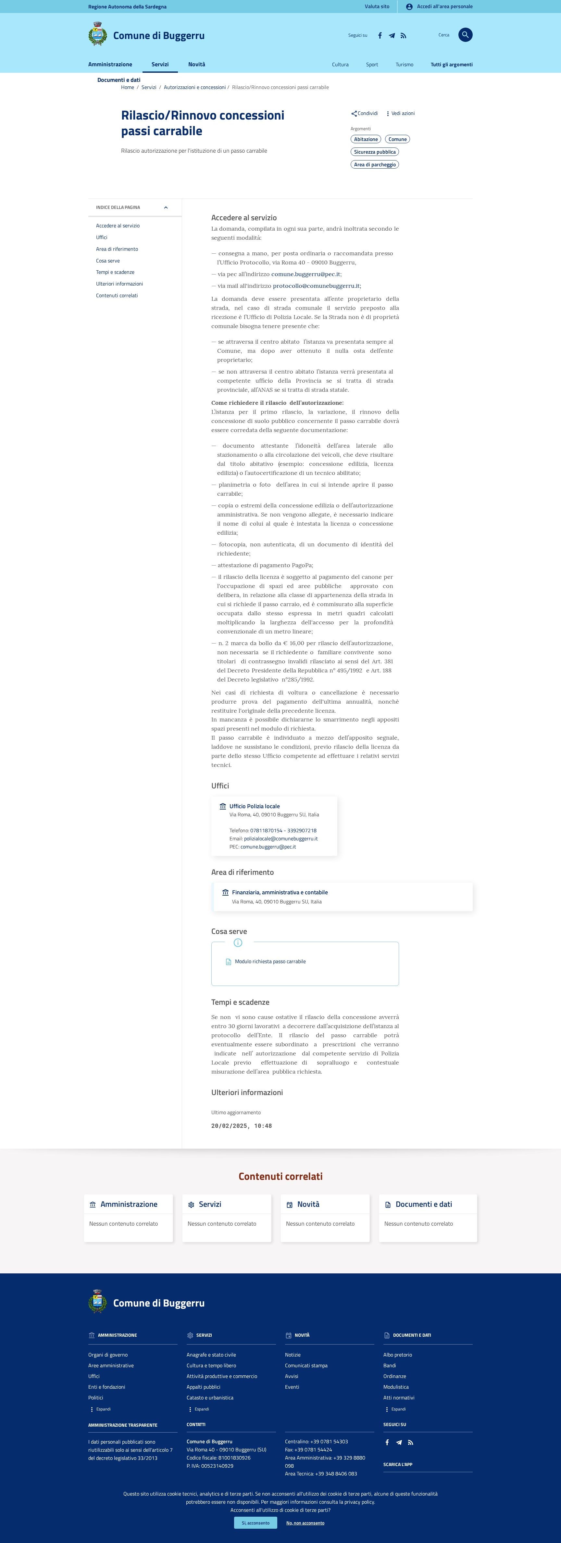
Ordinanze (394, 1376)
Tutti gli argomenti (452, 64)
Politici (95, 1397)
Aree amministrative (111, 1365)
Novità (196, 64)
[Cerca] (465, 35)
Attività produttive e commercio (222, 1376)
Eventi (292, 1387)
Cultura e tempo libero (211, 1365)
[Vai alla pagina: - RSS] (403, 35)
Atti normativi (399, 1397)
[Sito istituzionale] (97, 33)
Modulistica (396, 1387)
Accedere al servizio (118, 225)
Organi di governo (108, 1354)
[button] (133, 1409)
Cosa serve (108, 260)
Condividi (368, 113)
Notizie (293, 1354)
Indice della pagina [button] (118, 207)
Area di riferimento (117, 249)
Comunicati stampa (306, 1365)
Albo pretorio (397, 1354)
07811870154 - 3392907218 (283, 830)
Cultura (340, 64)
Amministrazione (110, 64)
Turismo (404, 64)
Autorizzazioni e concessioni (195, 87)
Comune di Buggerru (159, 35)
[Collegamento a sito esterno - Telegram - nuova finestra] (391, 35)
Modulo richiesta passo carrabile (270, 961)
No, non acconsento (305, 1522)
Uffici (101, 237)
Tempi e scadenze (115, 272)
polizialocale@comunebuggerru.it (281, 838)
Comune (398, 139)
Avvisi (291, 1376)
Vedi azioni (403, 113)
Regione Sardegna (127, 6)
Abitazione (366, 139)
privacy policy (359, 1502)
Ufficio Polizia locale (255, 806)
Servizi (160, 64)
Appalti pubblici (203, 1387)
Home (127, 87)
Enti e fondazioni (106, 1387)
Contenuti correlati (117, 295)
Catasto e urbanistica (210, 1397)
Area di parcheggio (375, 164)
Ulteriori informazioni (119, 283)
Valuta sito (377, 6)
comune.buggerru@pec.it (305, 274)
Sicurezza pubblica (375, 152)
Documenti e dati (119, 79)
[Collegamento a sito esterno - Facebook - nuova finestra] (380, 35)
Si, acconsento (255, 1522)
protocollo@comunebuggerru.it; (317, 285)
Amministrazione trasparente (122, 1424)
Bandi (389, 1365)
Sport (372, 64)
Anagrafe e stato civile (211, 1354)
